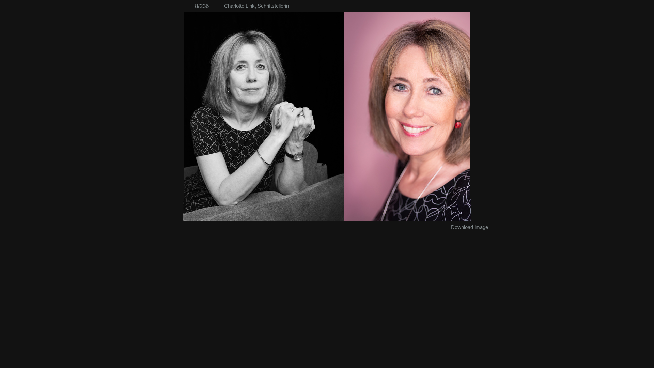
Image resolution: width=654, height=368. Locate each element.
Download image (469, 227)
